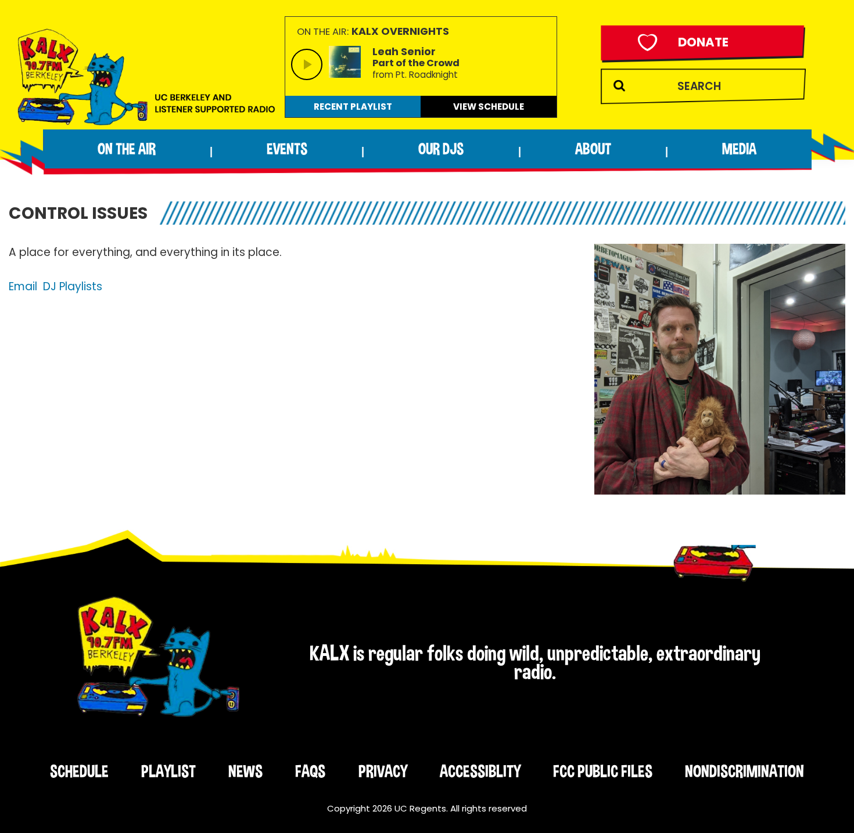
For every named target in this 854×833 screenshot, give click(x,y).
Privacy (382, 770)
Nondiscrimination (744, 770)
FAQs (310, 770)
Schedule (79, 770)
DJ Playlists (72, 286)
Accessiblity (480, 770)
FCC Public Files (602, 770)
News (245, 770)
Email (23, 286)
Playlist (168, 770)
